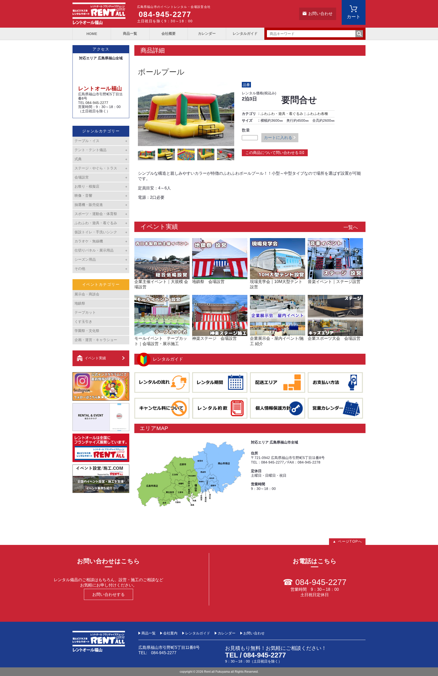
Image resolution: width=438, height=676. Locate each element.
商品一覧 (130, 33)
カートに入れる (278, 137)
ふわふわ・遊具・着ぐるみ (282, 114)
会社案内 (170, 633)
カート (353, 16)
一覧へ (350, 227)
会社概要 (168, 33)
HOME (91, 34)
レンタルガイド (245, 33)
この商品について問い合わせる (272, 152)
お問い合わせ (320, 13)
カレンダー (207, 33)
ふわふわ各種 (317, 114)
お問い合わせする (108, 594)
